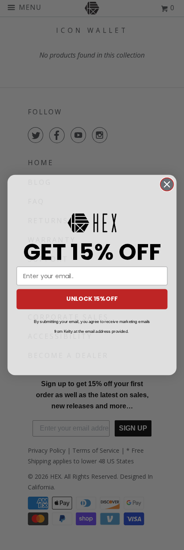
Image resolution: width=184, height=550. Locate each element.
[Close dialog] (167, 184)
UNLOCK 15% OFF (91, 299)
